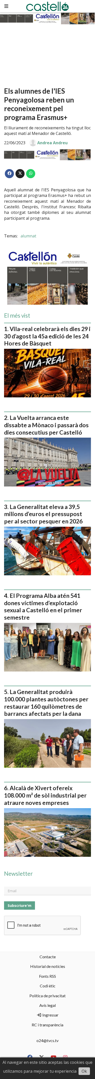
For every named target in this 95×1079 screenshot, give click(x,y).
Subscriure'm (19, 905)
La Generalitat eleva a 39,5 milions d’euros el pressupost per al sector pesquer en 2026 (43, 514)
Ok (84, 1071)
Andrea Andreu (52, 143)
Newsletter (18, 874)
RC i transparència (47, 1024)
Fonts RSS (47, 976)
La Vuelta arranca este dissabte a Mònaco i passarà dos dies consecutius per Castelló (46, 425)
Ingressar (50, 1014)
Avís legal (47, 1005)
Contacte (48, 956)
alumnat (28, 236)
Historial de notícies (47, 966)
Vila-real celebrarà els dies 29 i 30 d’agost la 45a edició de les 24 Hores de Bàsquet (47, 336)
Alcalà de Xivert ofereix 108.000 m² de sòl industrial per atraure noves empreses (45, 795)
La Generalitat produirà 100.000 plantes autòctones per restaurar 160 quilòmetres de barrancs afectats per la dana (46, 702)
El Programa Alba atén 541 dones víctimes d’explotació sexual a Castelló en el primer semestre (43, 606)
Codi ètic (47, 985)
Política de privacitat (47, 995)
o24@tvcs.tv (47, 1040)
